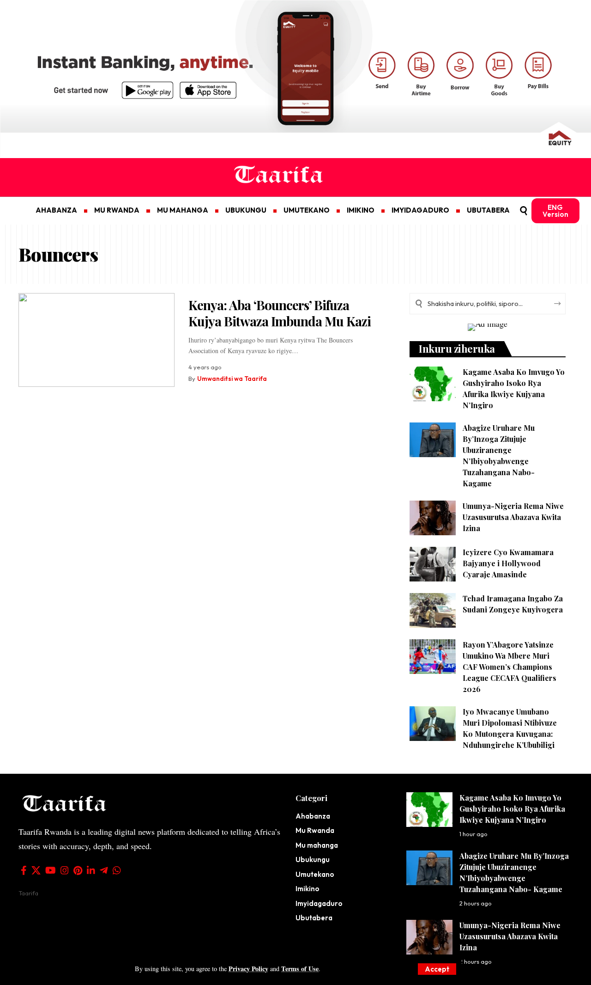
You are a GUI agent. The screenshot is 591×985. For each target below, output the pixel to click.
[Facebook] (23, 870)
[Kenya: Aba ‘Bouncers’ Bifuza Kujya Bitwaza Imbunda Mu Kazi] (96, 340)
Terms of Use (300, 968)
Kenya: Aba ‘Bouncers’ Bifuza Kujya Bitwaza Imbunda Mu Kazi (279, 313)
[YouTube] (50, 870)
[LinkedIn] (90, 870)
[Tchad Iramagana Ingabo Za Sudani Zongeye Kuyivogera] (433, 610)
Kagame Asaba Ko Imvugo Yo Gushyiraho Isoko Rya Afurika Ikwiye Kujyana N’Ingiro (512, 809)
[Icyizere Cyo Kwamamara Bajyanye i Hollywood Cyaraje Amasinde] (433, 564)
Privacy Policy (248, 968)
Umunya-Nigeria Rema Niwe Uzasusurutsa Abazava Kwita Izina (513, 517)
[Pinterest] (77, 870)
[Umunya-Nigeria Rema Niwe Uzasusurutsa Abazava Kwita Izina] (433, 518)
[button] (437, 969)
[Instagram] (64, 870)
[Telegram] (103, 870)
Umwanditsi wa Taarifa (232, 378)
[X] (36, 870)
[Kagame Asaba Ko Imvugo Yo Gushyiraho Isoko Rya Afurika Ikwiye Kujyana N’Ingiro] (433, 384)
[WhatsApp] (116, 870)
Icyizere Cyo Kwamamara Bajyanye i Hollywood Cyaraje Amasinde (508, 563)
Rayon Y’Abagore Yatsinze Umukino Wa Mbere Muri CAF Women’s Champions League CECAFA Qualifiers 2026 (509, 667)
